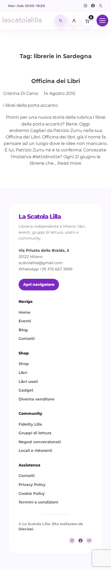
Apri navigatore (38, 284)
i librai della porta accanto (30, 105)
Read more (69, 163)
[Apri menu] (102, 20)
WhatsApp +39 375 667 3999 (45, 269)
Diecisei (26, 529)
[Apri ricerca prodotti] (61, 20)
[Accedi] (74, 20)
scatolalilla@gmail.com (41, 262)
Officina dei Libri (55, 80)
